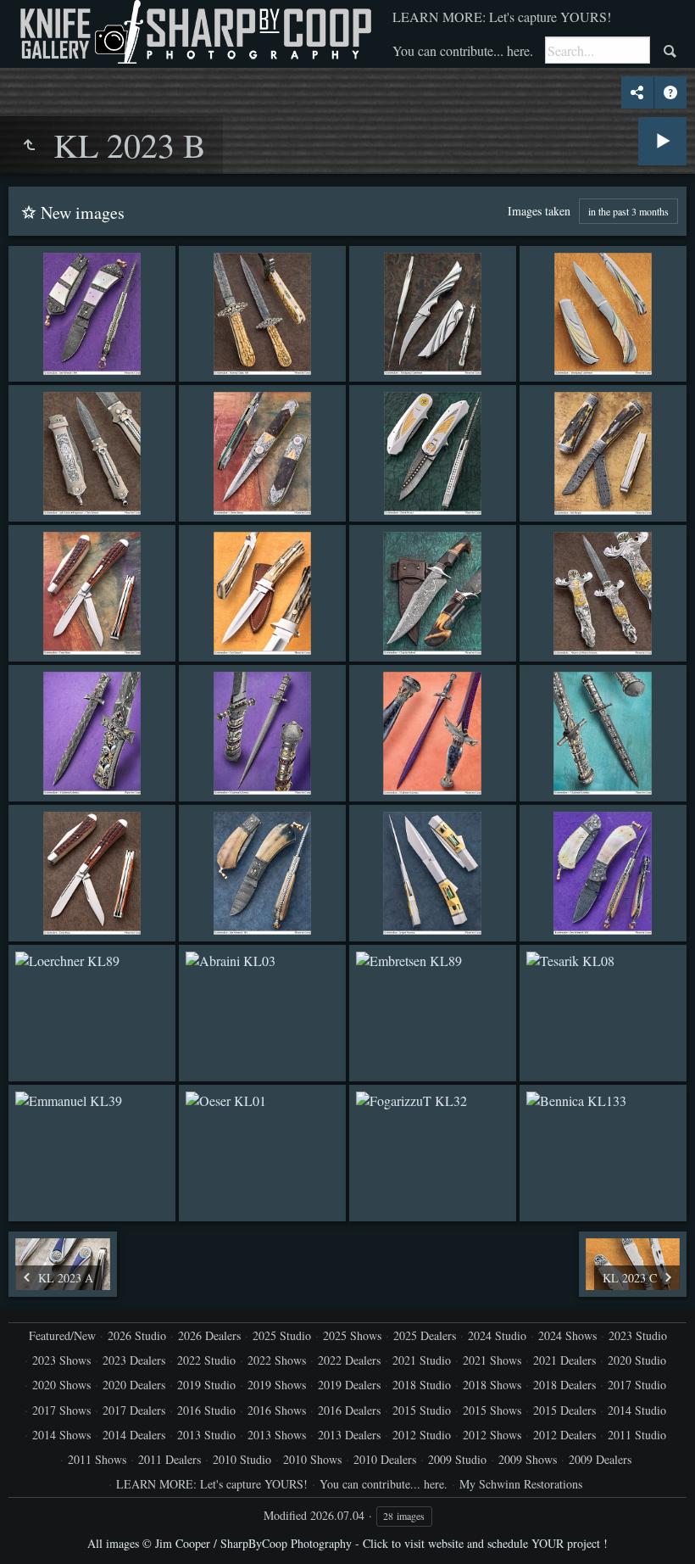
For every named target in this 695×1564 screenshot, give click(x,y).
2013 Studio (206, 1435)
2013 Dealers (349, 1435)
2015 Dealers (564, 1410)
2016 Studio (206, 1410)
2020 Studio (637, 1360)
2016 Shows (276, 1410)
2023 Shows (61, 1360)
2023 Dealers (134, 1360)
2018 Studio (421, 1385)
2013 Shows (276, 1435)
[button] (34, 1530)
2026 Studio (137, 1335)
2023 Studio (638, 1335)
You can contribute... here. (462, 50)
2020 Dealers (134, 1385)
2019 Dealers (349, 1385)
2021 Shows (492, 1360)
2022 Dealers (349, 1360)
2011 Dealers (169, 1459)
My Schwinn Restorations (520, 1484)
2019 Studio (206, 1385)
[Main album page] (194, 32)
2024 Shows (567, 1335)
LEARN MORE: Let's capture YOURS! (501, 16)
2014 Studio (637, 1410)
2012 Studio (421, 1435)
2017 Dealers (134, 1410)
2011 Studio (637, 1435)
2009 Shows (527, 1459)
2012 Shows (492, 1435)
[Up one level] (29, 145)
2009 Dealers (600, 1459)
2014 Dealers (134, 1435)
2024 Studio (497, 1335)
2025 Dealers (424, 1335)
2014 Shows (61, 1435)
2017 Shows (61, 1410)
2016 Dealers (349, 1410)
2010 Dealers (384, 1459)
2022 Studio (206, 1360)
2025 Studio (282, 1335)
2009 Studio (457, 1459)
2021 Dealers (564, 1360)
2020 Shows (61, 1385)
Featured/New (62, 1335)
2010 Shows (312, 1459)
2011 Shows (97, 1459)
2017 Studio (637, 1385)
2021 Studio (421, 1360)
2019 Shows (276, 1385)
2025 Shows (352, 1335)
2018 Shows (492, 1385)
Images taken (539, 211)
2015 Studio (421, 1410)
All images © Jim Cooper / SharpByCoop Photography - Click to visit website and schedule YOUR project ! (347, 1543)
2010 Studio (242, 1459)
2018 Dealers (564, 1385)
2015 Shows (492, 1410)
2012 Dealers (564, 1435)
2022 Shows (276, 1360)
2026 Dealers (209, 1335)
